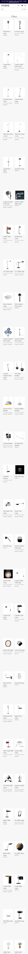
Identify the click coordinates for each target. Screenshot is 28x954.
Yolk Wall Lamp (19, 476)
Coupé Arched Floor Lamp (19, 65)
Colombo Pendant (6, 477)
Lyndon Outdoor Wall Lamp (8, 203)
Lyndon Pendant (8, 443)
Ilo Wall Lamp (7, 546)
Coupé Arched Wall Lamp (19, 582)
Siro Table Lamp (19, 820)
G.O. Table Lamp (19, 271)
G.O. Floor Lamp (8, 271)
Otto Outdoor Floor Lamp (19, 305)
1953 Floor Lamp (19, 169)
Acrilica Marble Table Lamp (19, 203)
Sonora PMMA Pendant (7, 410)
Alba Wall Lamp (19, 683)
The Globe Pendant (18, 375)
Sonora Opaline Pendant (19, 410)
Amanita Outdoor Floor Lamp (7, 376)
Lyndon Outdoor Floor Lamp (8, 340)
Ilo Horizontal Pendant (19, 444)
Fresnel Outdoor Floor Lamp (19, 340)
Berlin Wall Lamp (8, 650)
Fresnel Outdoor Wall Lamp (19, 547)
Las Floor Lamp (19, 31)
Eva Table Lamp (19, 853)
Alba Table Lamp (8, 921)
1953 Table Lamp (19, 921)
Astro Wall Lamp (20, 650)
